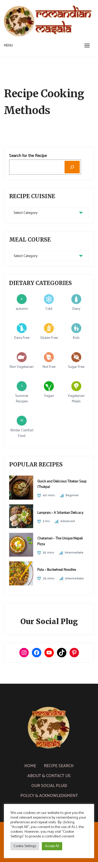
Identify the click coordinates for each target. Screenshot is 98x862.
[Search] (72, 167)
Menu (8, 46)
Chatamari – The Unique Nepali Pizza (60, 541)
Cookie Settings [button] (25, 846)
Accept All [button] (52, 846)
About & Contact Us (49, 775)
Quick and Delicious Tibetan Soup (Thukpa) (62, 484)
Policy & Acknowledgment (49, 795)
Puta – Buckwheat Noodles (56, 570)
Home (30, 765)
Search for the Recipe (28, 155)
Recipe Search (59, 765)
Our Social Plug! (49, 785)
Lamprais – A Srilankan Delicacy (60, 513)
